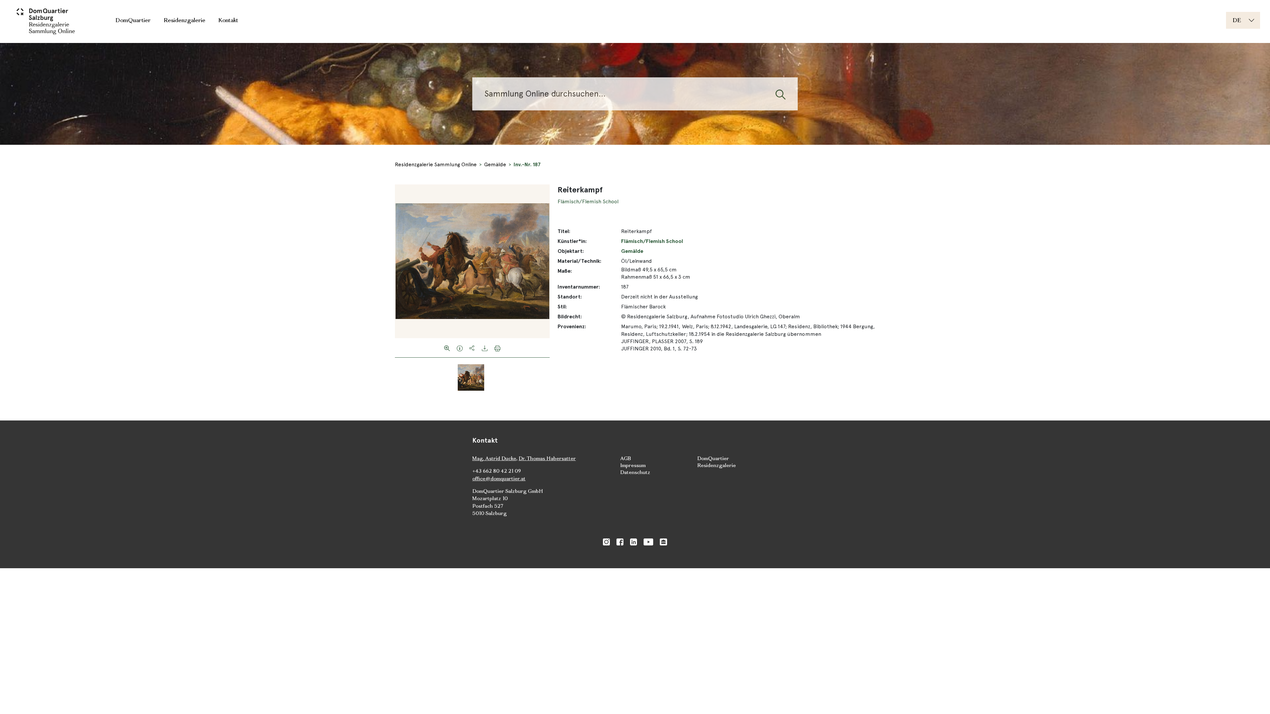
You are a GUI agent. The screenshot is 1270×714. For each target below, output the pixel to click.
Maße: (565, 271)
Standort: (570, 297)
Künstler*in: (572, 241)
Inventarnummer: (579, 287)
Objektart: (571, 251)
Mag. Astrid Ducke (494, 458)
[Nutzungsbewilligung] (460, 348)
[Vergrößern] (447, 348)
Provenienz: (572, 326)
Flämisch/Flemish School (588, 201)
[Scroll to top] (1255, 699)
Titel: (564, 231)
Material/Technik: (579, 261)
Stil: (562, 306)
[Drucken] (497, 348)
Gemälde (495, 164)
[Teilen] (472, 348)
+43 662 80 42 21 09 (496, 470)
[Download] (485, 348)
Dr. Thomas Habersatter (547, 458)
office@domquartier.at (499, 478)
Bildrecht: (570, 316)
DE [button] (1237, 20)
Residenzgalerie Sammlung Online (436, 164)
